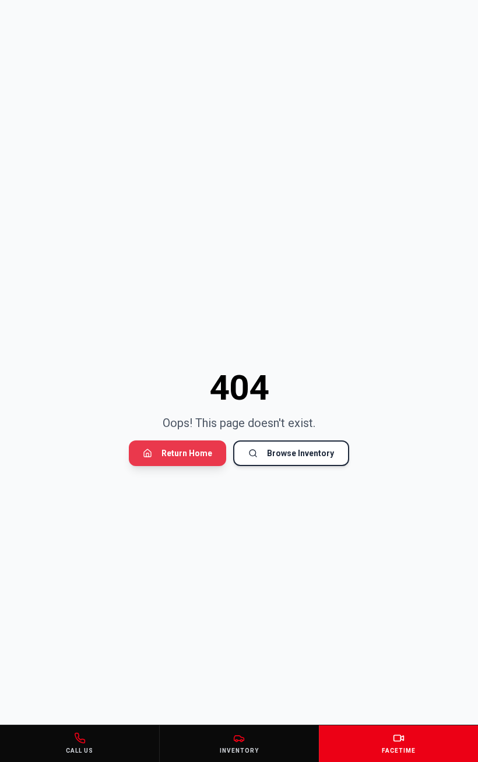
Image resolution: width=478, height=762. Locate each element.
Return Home (186, 453)
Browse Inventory (300, 453)
